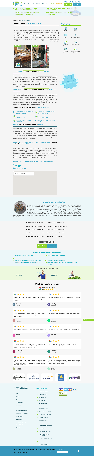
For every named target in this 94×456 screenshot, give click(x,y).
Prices (52, 3)
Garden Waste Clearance (45, 411)
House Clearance (75, 31)
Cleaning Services (19, 274)
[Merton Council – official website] (75, 377)
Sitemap (18, 427)
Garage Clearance (65, 52)
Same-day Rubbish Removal (45, 438)
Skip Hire (18, 405)
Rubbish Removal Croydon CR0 (35, 236)
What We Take (19, 408)
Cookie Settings (61, 449)
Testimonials (19, 402)
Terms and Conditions (21, 422)
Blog (17, 393)
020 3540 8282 (45, 84)
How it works (36, 3)
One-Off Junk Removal (44, 444)
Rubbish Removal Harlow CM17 (35, 222)
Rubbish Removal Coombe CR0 (35, 233)
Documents (19, 419)
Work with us (19, 424)
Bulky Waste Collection (45, 431)
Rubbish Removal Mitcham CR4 (56, 233)
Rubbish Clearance (43, 391)
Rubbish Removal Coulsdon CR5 (56, 236)
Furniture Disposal (65, 45)
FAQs (17, 399)
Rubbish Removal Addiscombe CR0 (57, 226)
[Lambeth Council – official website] (47, 377)
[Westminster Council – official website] (33, 377)
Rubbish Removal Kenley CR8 (55, 222)
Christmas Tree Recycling (75, 52)
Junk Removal (42, 400)
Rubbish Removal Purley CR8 (34, 229)
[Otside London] (69, 92)
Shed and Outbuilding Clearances (44, 435)
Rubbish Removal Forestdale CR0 (56, 229)
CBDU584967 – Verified (24, 14)
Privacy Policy (20, 416)
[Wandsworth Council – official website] (19, 377)
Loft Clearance (75, 44)
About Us (26, 3)
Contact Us (59, 3)
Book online (41, 245)
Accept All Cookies (63, 451)
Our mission (19, 391)
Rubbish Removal (43, 394)
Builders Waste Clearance (75, 38)
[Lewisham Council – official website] (61, 377)
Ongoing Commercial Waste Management (46, 441)
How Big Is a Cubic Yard (22, 413)
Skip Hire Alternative (21, 410)
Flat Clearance (42, 428)
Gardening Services (54, 274)
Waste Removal (65, 31)
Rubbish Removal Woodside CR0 (35, 226)
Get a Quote (52, 246)
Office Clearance (65, 38)
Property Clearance (44, 406)
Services (44, 3)
